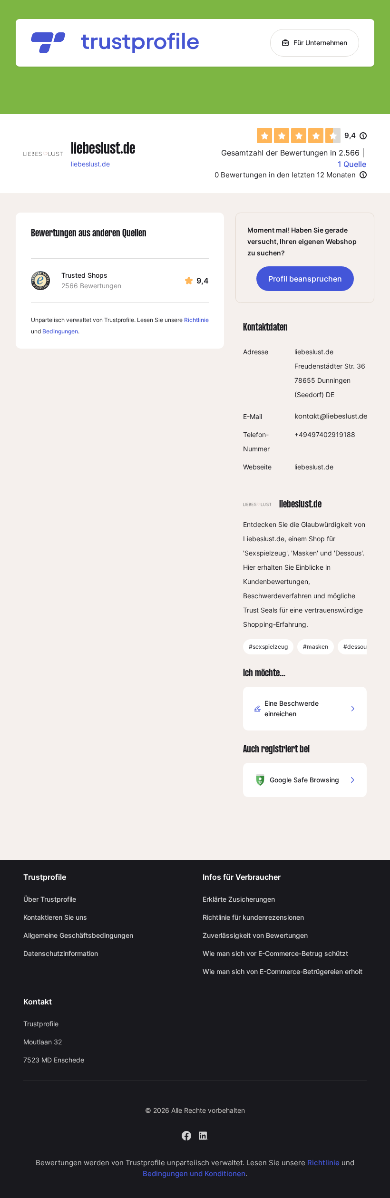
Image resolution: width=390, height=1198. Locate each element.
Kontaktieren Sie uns (55, 917)
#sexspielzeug (268, 646)
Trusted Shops (84, 275)
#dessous (356, 646)
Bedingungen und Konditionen (194, 1173)
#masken (315, 646)
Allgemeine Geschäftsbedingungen (78, 935)
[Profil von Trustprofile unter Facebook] (186, 1135)
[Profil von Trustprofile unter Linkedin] (203, 1135)
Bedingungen (60, 331)
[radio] (264, 135)
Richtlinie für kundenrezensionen (253, 917)
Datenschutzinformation (60, 953)
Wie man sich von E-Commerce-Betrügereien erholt (282, 971)
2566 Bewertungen (91, 286)
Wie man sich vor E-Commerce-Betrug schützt (275, 953)
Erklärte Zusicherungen (239, 899)
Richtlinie (196, 319)
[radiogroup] (299, 135)
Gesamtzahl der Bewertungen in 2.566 (290, 152)
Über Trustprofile (49, 899)
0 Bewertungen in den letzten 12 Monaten (285, 174)
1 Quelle (352, 164)
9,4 (355, 136)
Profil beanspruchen (305, 278)
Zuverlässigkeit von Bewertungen (255, 935)
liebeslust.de (90, 164)
